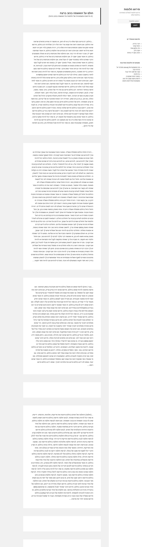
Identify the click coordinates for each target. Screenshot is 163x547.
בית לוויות (137, 74)
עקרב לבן (137, 50)
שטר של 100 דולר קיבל (132, 72)
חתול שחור (136, 46)
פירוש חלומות (132, 9)
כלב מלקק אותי (135, 48)
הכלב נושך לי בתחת (133, 53)
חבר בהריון (136, 44)
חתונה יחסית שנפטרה (133, 76)
